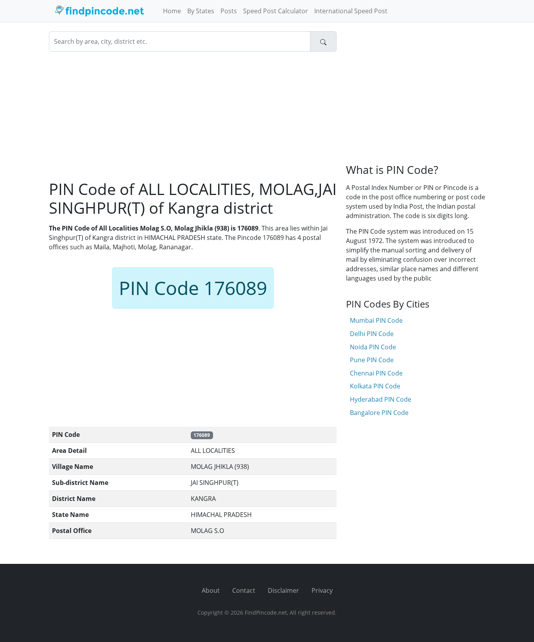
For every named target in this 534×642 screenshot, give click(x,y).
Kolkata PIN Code (375, 386)
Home (172, 11)
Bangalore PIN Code (379, 412)
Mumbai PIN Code (376, 320)
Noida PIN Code (373, 347)
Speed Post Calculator (275, 11)
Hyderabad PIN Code (380, 399)
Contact (243, 590)
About (211, 590)
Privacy (322, 590)
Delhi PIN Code (372, 333)
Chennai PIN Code (376, 373)
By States (200, 11)
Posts (228, 11)
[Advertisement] (193, 115)
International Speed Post (350, 11)
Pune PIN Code (372, 360)
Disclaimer (283, 590)
